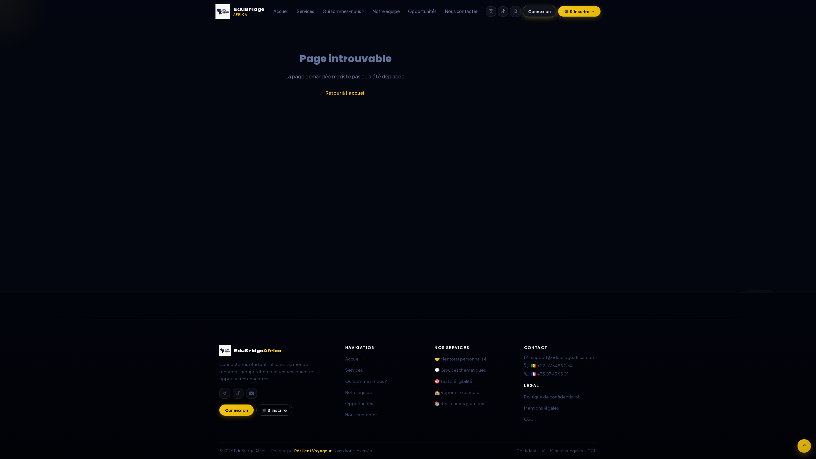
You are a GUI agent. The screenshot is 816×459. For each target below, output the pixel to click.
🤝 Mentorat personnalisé (460, 358)
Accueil (280, 11)
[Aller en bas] (804, 446)
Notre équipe (386, 11)
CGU (529, 419)
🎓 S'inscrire (577, 11)
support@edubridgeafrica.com (563, 357)
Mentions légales (541, 408)
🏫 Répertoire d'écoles (458, 392)
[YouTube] (251, 393)
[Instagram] (491, 11)
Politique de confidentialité (552, 396)
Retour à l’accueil (345, 93)
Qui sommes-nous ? (343, 11)
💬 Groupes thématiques (460, 370)
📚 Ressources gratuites (459, 403)
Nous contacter (461, 11)
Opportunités (422, 11)
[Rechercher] (515, 11)
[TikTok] (503, 11)
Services (305, 11)
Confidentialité (531, 450)
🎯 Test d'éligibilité (453, 381)
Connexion (539, 11)
